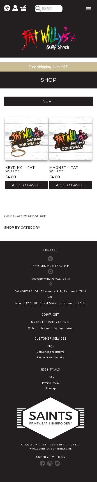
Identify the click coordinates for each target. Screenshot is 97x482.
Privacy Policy (50, 382)
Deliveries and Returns (51, 351)
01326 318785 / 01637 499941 (51, 266)
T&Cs (50, 377)
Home (8, 216)
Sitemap (50, 388)
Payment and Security (50, 357)
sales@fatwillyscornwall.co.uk (50, 278)
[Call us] (7, 8)
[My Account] (15, 8)
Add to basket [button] (26, 185)
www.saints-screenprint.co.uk (51, 448)
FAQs (50, 346)
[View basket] (23, 8)
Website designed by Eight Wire (50, 328)
